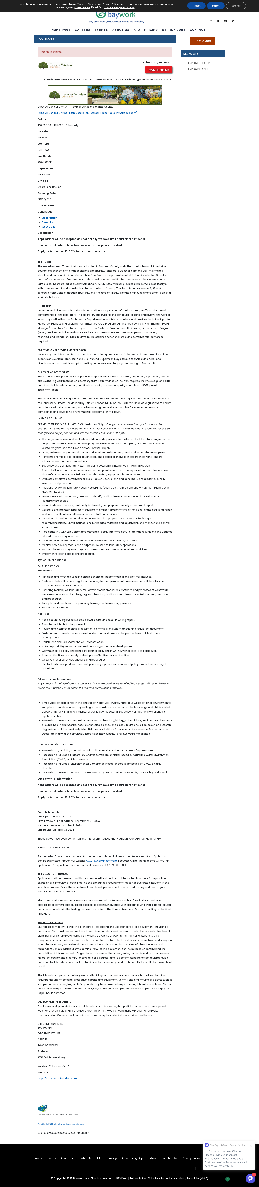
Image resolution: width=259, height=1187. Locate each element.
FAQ (137, 29)
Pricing (151, 29)
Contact (198, 29)
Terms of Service (86, 4)
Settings (236, 5)
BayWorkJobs (81, 1178)
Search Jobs (174, 29)
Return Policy (138, 1178)
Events (51, 1158)
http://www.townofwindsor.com (57, 1078)
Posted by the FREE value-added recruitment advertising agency (61, 1124)
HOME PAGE (61, 29)
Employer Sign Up (199, 63)
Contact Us (85, 1158)
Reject (215, 5)
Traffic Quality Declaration (119, 7)
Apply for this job (159, 69)
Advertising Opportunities (139, 1158)
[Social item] (211, 21)
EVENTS (101, 29)
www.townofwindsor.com (101, 860)
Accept (196, 5)
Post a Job (203, 41)
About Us (67, 1158)
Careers (37, 1158)
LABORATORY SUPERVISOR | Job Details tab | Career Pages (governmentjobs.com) (87, 113)
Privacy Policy (191, 1158)
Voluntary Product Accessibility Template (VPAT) (178, 1178)
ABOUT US (121, 29)
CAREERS (83, 29)
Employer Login (198, 69)
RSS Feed (121, 1178)
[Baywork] (116, 14)
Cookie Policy (82, 7)
